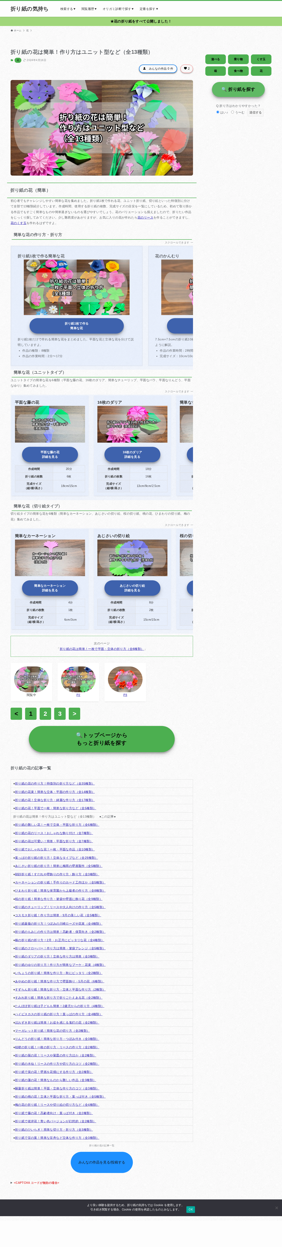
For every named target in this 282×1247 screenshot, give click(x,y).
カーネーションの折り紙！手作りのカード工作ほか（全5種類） (60, 882)
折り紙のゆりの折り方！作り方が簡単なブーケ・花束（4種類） (60, 965)
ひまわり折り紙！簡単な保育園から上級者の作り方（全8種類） (60, 890)
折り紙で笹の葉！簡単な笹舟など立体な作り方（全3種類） (57, 1137)
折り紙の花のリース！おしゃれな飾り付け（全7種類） (54, 833)
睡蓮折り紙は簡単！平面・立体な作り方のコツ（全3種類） (57, 1088)
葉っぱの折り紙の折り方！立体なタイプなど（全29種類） (56, 857)
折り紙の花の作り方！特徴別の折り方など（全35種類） (55, 783)
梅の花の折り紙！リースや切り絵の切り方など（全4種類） (57, 1104)
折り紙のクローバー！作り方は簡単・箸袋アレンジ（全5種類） (60, 948)
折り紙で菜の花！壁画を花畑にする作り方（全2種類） (54, 1072)
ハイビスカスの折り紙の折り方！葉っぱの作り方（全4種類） (58, 1014)
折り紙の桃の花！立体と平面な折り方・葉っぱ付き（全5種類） (60, 1096)
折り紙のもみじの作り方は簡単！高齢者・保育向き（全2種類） (60, 931)
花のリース (145, 217)
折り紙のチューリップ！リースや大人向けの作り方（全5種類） (60, 907)
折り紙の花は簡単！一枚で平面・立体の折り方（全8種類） (102, 649)
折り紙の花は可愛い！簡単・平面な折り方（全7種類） (54, 841)
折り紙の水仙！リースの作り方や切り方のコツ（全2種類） (57, 1063)
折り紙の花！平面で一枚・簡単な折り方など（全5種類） (55, 808)
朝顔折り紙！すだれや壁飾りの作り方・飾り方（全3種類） (57, 874)
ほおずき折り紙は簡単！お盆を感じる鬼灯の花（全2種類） (57, 1022)
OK (191, 1209)
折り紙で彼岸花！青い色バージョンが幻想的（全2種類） (55, 1121)
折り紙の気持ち (30, 8)
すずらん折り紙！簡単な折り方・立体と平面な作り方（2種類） (60, 989)
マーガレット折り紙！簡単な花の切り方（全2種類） (52, 1030)
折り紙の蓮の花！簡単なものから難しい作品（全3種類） (55, 1080)
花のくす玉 (18, 223)
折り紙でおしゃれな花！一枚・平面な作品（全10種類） (55, 849)
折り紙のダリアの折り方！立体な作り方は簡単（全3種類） (57, 956)
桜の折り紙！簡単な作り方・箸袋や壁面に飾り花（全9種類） (58, 899)
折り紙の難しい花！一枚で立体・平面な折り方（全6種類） (57, 824)
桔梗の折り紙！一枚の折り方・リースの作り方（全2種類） (57, 1047)
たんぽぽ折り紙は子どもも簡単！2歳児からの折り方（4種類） (59, 1006)
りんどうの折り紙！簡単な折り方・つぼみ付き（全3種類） (57, 1039)
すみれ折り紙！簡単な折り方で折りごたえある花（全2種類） (58, 997)
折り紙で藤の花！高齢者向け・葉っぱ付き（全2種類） (54, 1113)
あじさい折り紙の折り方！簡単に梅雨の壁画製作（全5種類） (58, 866)
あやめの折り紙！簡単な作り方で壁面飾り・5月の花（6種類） (59, 981)
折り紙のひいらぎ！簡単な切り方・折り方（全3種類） (54, 1129)
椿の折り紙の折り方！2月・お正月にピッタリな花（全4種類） (59, 940)
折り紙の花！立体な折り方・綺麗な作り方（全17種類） (55, 800)
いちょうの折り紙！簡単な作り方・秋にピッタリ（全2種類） (58, 973)
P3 (125, 695)
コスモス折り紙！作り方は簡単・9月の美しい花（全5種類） (58, 915)
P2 (78, 695)
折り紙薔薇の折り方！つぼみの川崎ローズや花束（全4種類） (58, 923)
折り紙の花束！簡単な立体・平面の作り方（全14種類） (55, 792)
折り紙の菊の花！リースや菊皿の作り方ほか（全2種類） (55, 1055)
